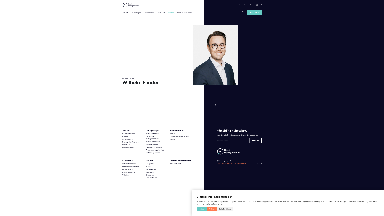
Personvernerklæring (224, 163)
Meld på (255, 140)
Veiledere (125, 175)
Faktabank (161, 13)
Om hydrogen (136, 13)
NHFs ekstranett (176, 164)
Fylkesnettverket (152, 178)
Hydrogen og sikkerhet (154, 147)
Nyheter (125, 136)
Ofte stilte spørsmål (129, 164)
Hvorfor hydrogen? (153, 141)
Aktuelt (125, 13)
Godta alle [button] (201, 209)
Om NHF (171, 13)
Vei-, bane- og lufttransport (180, 136)
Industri (172, 133)
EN (261, 5)
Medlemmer (150, 172)
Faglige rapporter (128, 172)
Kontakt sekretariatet (244, 5)
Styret (132, 78)
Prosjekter (150, 164)
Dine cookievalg (240, 163)
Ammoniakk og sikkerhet (155, 150)
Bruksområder (149, 13)
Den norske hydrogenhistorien (152, 137)
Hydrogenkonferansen (130, 142)
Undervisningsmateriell (130, 167)
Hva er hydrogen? (152, 133)
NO (257, 5)
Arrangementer (128, 139)
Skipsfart (173, 139)
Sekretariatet (151, 169)
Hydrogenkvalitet (152, 144)
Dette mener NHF (128, 133)
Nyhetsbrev (126, 145)
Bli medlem (254, 12)
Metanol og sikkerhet (153, 153)
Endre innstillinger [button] (225, 209)
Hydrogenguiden (128, 147)
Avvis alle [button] (212, 209)
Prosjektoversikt (128, 169)
